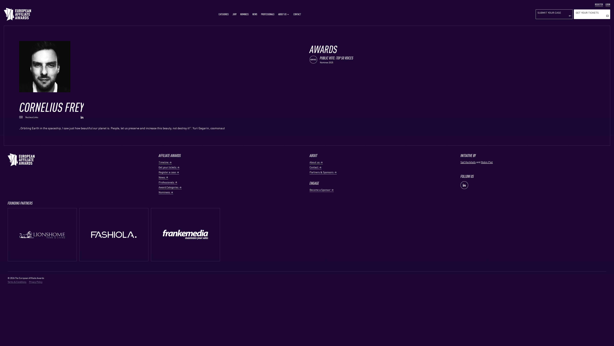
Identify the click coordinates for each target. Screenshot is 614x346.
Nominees (244, 14)
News (254, 14)
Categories (224, 14)
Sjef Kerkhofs (468, 162)
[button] (284, 14)
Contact (297, 14)
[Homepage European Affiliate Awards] (17, 14)
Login (608, 4)
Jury (234, 14)
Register (599, 4)
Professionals (267, 14)
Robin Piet (487, 162)
